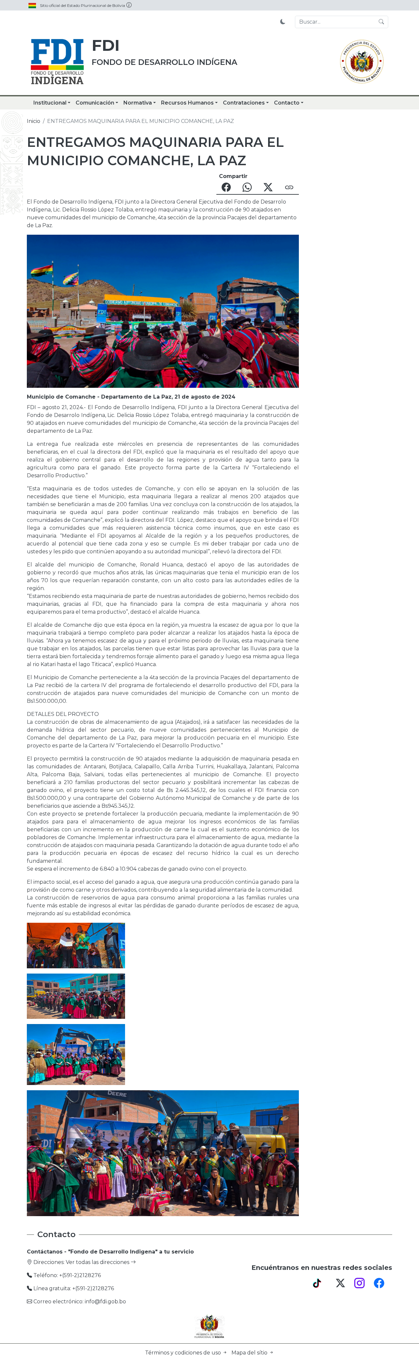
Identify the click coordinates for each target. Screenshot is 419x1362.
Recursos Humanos (187, 103)
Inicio (33, 121)
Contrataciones (244, 103)
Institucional (49, 103)
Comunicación (95, 103)
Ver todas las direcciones (98, 1262)
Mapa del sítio (250, 1353)
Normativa (137, 103)
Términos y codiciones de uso (183, 1353)
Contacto (287, 103)
